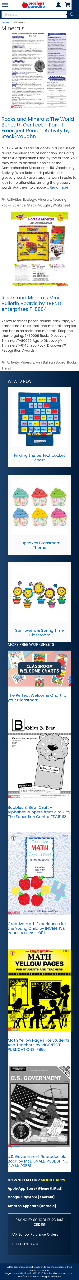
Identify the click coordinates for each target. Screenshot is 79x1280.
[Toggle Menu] (5, 5)
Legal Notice (12, 1273)
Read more (59, 187)
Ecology (29, 199)
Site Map (24, 1273)
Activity (13, 362)
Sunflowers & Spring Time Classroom (39, 633)
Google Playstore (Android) (31, 1197)
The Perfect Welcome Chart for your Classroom (38, 697)
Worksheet (61, 205)
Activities (14, 199)
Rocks (6, 205)
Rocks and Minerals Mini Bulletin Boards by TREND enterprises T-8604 (31, 303)
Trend (6, 368)
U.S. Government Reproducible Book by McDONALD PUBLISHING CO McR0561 (38, 1161)
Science (19, 205)
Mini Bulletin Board (51, 362)
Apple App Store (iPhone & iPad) (35, 1188)
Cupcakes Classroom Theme (39, 545)
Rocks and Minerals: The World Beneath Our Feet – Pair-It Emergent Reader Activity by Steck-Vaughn (38, 128)
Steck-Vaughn (39, 205)
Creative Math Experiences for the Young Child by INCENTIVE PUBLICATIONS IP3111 (37, 928)
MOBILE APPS (53, 1180)
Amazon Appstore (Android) (32, 1206)
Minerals (44, 199)
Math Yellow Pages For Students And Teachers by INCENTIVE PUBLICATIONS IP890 (39, 1045)
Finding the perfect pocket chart (39, 458)
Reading (60, 199)
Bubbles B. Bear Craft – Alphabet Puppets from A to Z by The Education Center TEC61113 (39, 812)
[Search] (72, 14)
